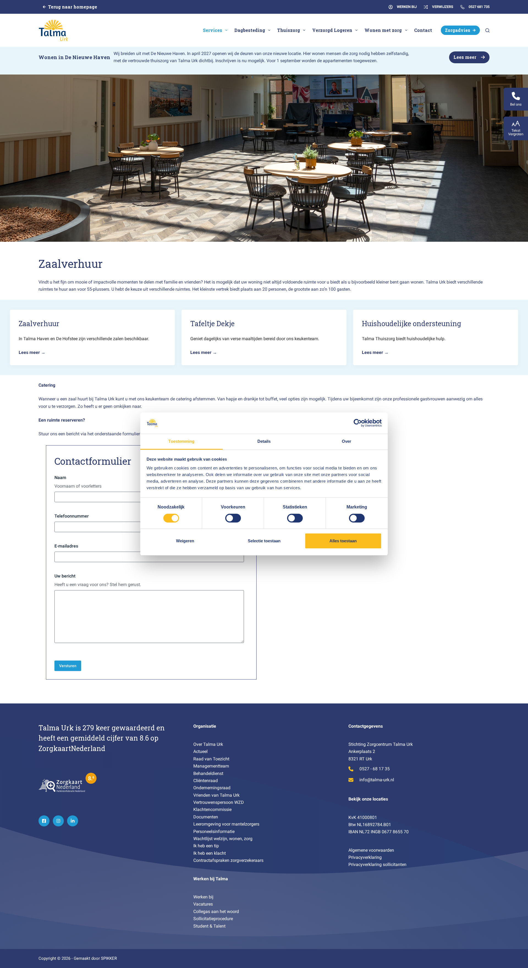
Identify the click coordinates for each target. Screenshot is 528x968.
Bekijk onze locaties (368, 799)
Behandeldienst (208, 773)
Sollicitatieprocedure (213, 918)
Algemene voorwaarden (371, 850)
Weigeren (185, 540)
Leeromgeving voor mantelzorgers (226, 824)
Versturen (67, 666)
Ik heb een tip (206, 845)
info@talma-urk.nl (376, 779)
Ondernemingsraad (211, 787)
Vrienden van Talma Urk (216, 795)
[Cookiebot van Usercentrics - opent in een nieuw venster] (358, 423)
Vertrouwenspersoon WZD (218, 802)
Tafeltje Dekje (212, 323)
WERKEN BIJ (407, 7)
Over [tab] (346, 441)
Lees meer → (32, 352)
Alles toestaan (343, 540)
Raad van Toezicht (211, 758)
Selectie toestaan (264, 540)
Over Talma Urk (208, 744)
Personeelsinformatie (214, 831)
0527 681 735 (479, 7)
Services (212, 30)
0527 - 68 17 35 (374, 768)
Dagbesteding (249, 30)
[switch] (233, 518)
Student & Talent (209, 926)
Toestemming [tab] (181, 441)
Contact (423, 30)
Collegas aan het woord (216, 911)
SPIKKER (109, 958)
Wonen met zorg (383, 30)
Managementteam (211, 766)
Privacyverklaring (365, 857)
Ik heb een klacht (209, 853)
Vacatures (203, 904)
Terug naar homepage (72, 7)
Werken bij (203, 897)
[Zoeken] (487, 30)
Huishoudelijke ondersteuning (411, 323)
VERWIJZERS (442, 7)
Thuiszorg (288, 30)
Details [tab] (264, 441)
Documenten (205, 817)
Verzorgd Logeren (332, 30)
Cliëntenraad (205, 780)
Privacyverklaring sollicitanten (377, 864)
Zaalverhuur (39, 323)
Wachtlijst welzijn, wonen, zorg (222, 838)
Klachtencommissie (212, 809)
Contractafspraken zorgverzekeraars (228, 860)
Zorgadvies (457, 30)
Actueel (200, 751)
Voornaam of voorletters (77, 486)
